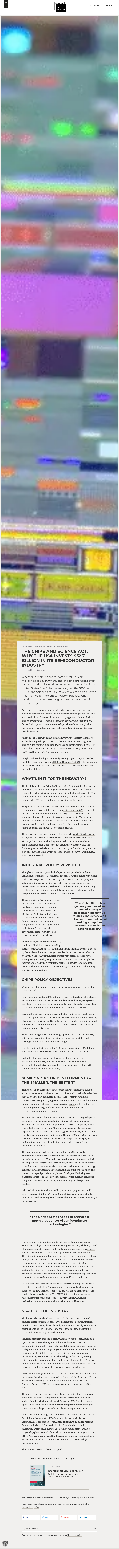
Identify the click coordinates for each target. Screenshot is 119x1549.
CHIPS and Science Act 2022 (66, 762)
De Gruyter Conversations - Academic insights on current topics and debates (6, 4)
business (32, 1504)
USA (36, 1507)
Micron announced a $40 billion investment (44, 1439)
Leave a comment (32, 1528)
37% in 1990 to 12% (73, 810)
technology (27, 1507)
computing (51, 1504)
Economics (63, 1504)
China (41, 1504)
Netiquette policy (74, 1535)
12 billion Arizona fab (34, 1418)
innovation (75, 1504)
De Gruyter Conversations (60, 7)
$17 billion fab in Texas (73, 1418)
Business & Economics (33, 646)
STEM (85, 1504)
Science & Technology (57, 646)
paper (72, 1104)
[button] (5, 1544)
